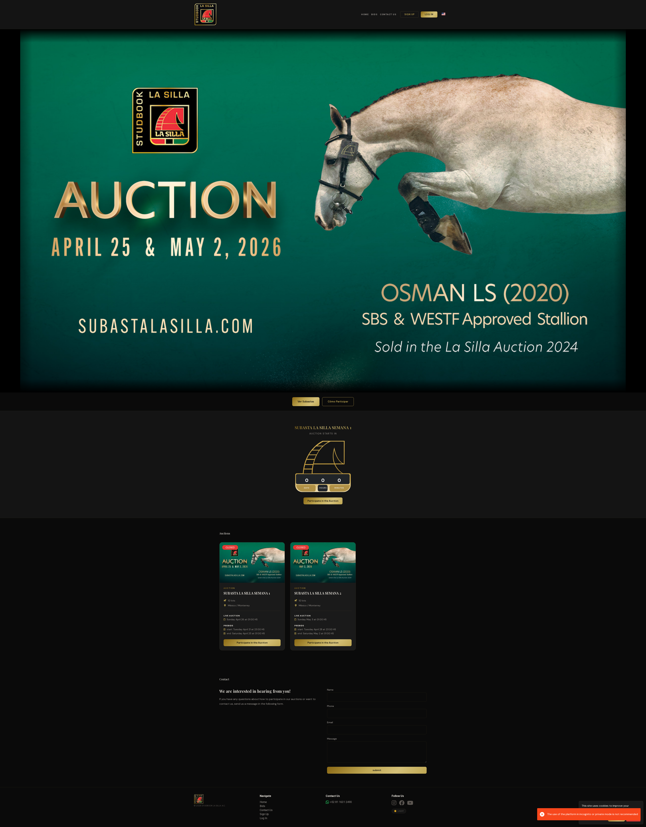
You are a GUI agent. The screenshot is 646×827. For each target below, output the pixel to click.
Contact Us (388, 14)
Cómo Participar (338, 401)
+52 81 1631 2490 (341, 802)
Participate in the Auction (323, 500)
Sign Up (409, 14)
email (330, 722)
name (330, 689)
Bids (374, 14)
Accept (616, 817)
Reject (633, 818)
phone (330, 706)
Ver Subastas (306, 401)
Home (365, 14)
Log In (429, 14)
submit (377, 770)
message (332, 738)
